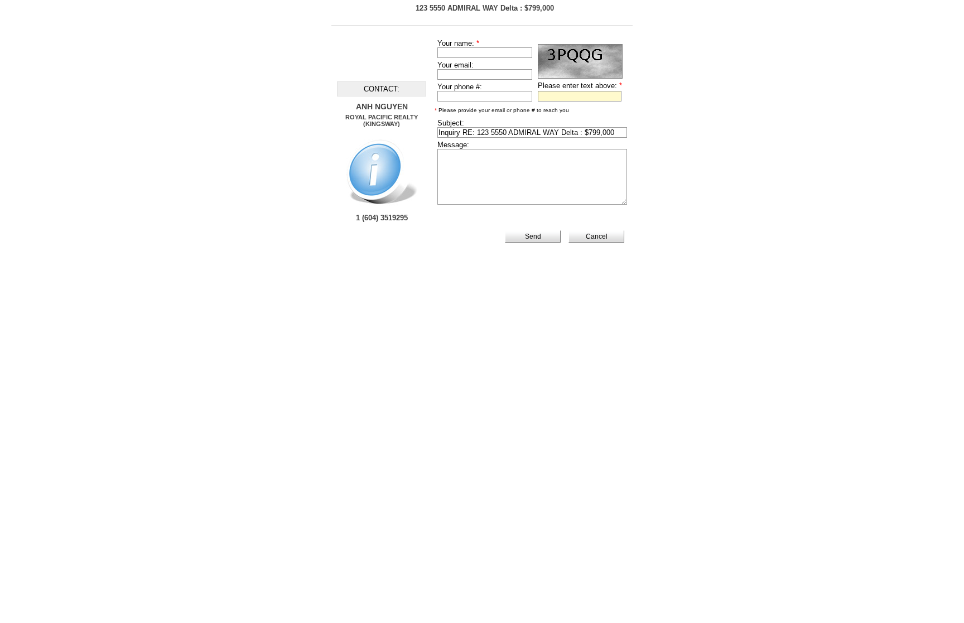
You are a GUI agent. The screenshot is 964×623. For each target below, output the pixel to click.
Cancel (597, 236)
